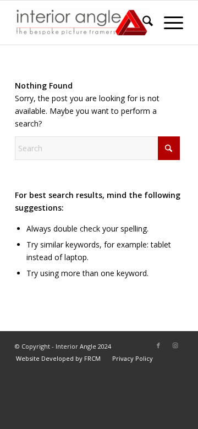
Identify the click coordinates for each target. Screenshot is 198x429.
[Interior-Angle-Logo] (82, 23)
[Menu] (168, 23)
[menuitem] (142, 23)
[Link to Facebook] (158, 345)
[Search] (142, 23)
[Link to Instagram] (175, 345)
